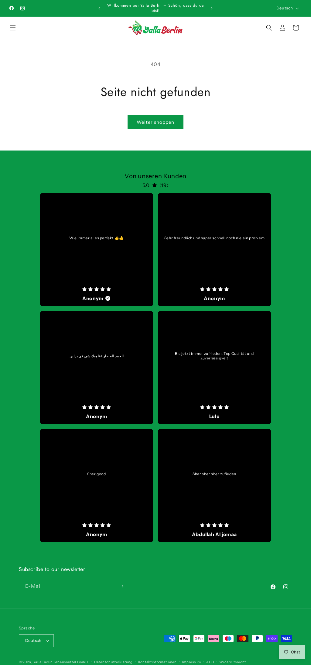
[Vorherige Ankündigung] (99, 8)
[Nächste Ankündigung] (211, 8)
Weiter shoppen (155, 122)
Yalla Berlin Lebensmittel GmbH (60, 662)
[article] (96, 249)
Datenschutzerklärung (113, 662)
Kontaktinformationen (157, 662)
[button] (12, 27)
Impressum (191, 662)
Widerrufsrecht (232, 662)
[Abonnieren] (121, 586)
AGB (210, 662)
